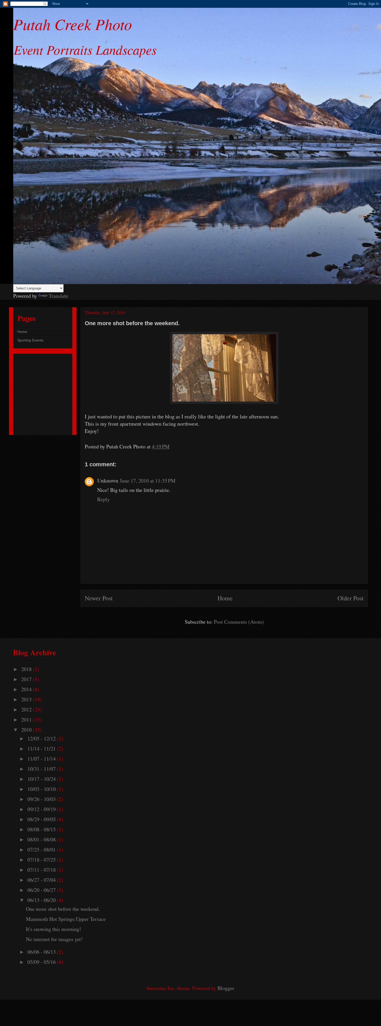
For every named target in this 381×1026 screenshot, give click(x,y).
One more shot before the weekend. (63, 908)
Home (225, 598)
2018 (27, 669)
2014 (27, 689)
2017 (27, 679)
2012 (27, 709)
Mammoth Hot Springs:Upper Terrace (66, 918)
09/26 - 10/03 (42, 799)
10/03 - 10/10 (42, 788)
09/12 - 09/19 (42, 809)
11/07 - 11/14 (42, 758)
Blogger (225, 988)
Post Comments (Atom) (239, 621)
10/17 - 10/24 (42, 778)
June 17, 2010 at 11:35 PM (147, 480)
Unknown (107, 480)
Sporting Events (30, 340)
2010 (27, 729)
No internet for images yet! (54, 939)
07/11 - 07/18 (42, 869)
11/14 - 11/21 (42, 748)
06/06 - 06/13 (42, 951)
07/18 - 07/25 (42, 859)
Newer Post (99, 598)
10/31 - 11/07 (42, 768)
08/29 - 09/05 (42, 819)
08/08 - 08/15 (42, 829)
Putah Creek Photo (72, 23)
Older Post (350, 598)
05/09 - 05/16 (42, 961)
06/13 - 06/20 (42, 900)
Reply (103, 499)
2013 (27, 699)
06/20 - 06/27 (42, 889)
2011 (27, 719)
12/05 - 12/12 (42, 738)
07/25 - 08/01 (42, 849)
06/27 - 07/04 (42, 879)
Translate (58, 295)
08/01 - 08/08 (42, 839)
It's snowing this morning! (53, 929)
